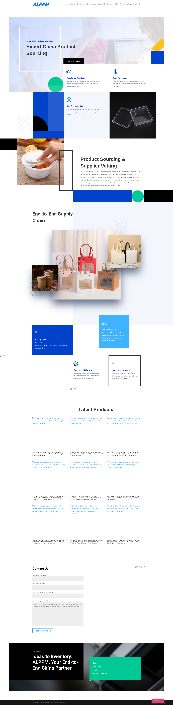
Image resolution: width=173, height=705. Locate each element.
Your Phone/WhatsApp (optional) (42, 592)
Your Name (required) (39, 575)
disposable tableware (105, 4)
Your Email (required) (39, 583)
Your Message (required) (40, 601)
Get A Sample (73, 61)
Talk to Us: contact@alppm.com (126, 4)
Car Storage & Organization (86, 4)
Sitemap (46, 702)
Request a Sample (43, 631)
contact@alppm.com (100, 673)
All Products (70, 4)
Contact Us (158, 701)
